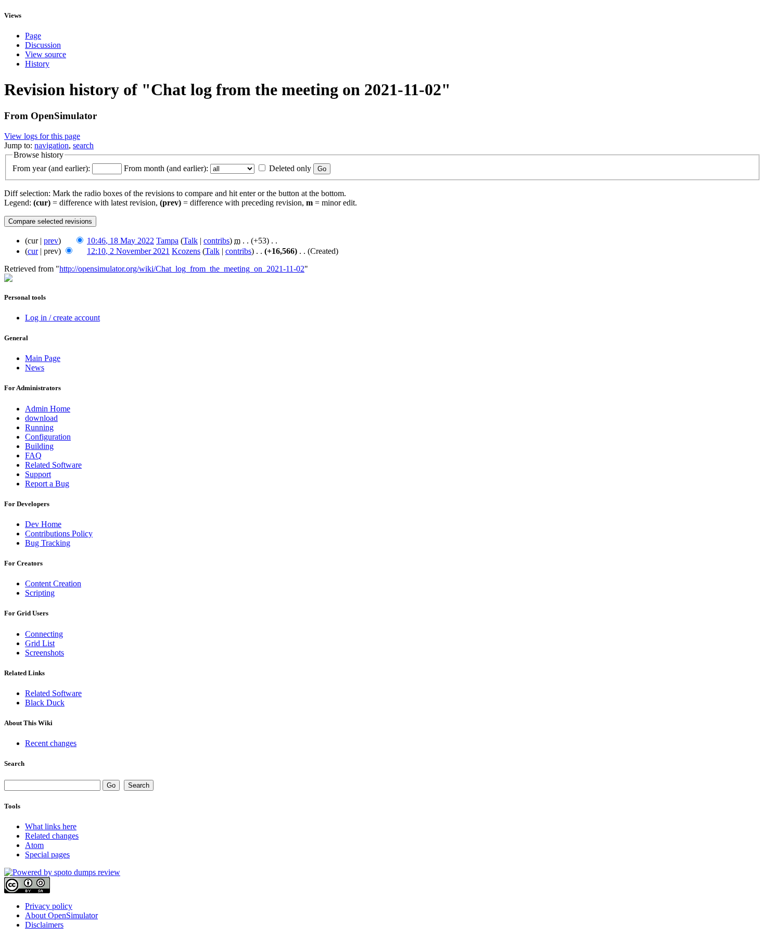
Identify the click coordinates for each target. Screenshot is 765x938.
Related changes (52, 835)
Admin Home (47, 408)
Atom (34, 845)
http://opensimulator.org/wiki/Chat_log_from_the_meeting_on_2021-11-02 (181, 268)
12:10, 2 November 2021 (128, 251)
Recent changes (50, 743)
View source (45, 54)
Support (38, 474)
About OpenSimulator (61, 915)
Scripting (40, 592)
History (37, 63)
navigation (51, 145)
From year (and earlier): (51, 168)
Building (39, 446)
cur (33, 251)
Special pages (47, 854)
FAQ (33, 455)
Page (33, 35)
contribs (216, 240)
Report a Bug (47, 483)
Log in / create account (62, 317)
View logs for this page (42, 136)
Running (39, 427)
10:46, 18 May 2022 (120, 240)
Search (14, 763)
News (34, 367)
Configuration (48, 436)
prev (51, 240)
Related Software (53, 464)
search (83, 145)
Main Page (42, 358)
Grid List (40, 643)
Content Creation (53, 583)
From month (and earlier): (166, 168)
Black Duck (45, 702)
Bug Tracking (47, 542)
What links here (50, 826)
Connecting (44, 633)
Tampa (167, 240)
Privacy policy (48, 906)
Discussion (43, 45)
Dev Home (43, 524)
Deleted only (290, 168)
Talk (190, 240)
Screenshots (44, 652)
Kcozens (186, 251)
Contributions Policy (59, 533)
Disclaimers (44, 924)
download (41, 418)
